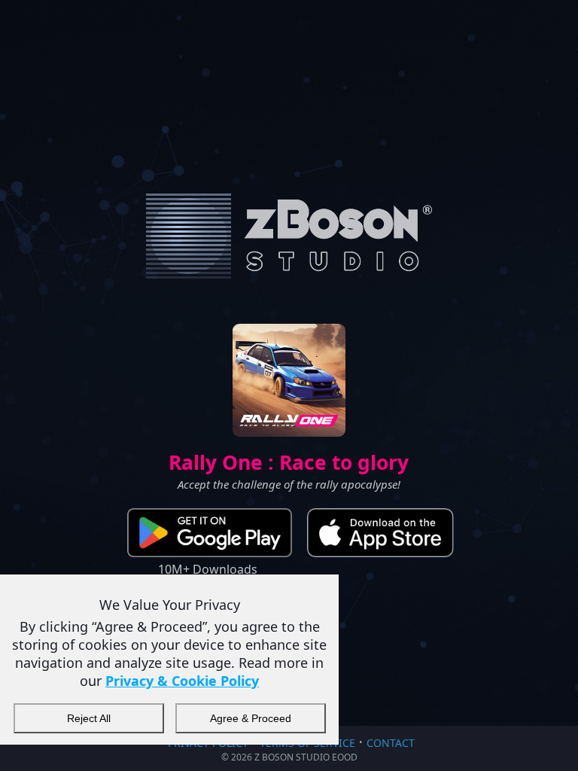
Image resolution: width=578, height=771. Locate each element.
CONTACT (391, 743)
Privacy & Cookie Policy (182, 681)
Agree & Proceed (250, 718)
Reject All (89, 718)
